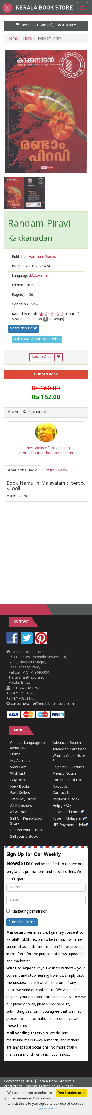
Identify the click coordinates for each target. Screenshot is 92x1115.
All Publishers (21, 806)
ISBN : (31, 266)
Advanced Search (67, 743)
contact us (45, 990)
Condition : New (25, 304)
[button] (46, 26)
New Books (20, 786)
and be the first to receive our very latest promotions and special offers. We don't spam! (45, 866)
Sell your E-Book (24, 837)
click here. (57, 1004)
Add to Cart (41, 357)
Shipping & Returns (68, 767)
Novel (28, 38)
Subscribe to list (22, 922)
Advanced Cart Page (69, 749)
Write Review (56, 470)
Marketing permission (30, 911)
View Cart (18, 767)
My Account (20, 761)
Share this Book (23, 328)
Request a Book (66, 799)
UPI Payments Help (69, 825)
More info (46, 1109)
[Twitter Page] (27, 643)
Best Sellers (20, 793)
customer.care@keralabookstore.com (42, 704)
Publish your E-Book (27, 830)
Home (13, 38)
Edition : (23, 285)
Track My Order (23, 799)
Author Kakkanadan (27, 412)
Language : (30, 276)
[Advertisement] (46, 548)
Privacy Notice (65, 774)
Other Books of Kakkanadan (46, 448)
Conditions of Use (67, 780)
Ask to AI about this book (36, 339)
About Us (60, 786)
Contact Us (62, 793)
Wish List (17, 774)
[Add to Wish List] (58, 357)
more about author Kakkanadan (46, 453)
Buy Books (19, 780)
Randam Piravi (39, 224)
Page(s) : (22, 295)
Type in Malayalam (68, 819)
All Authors (19, 812)
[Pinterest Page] (41, 643)
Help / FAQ (62, 806)
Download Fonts (66, 812)
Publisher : (34, 257)
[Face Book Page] (13, 643)
